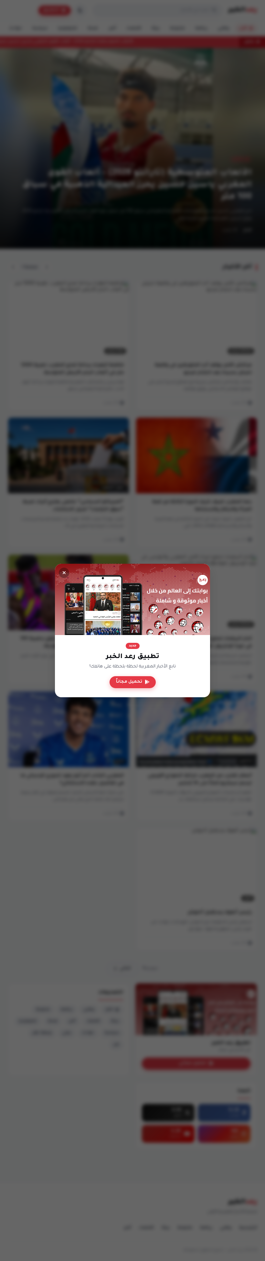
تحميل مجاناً (129, 682)
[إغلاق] (64, 573)
